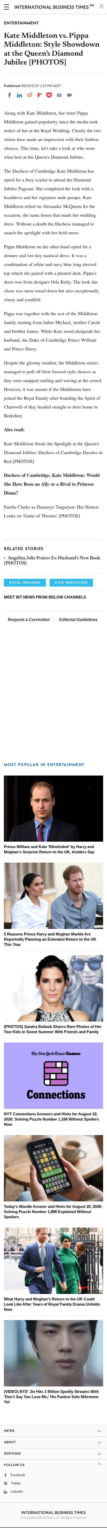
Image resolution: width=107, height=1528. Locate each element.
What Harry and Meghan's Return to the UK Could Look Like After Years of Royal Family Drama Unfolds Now (52, 1304)
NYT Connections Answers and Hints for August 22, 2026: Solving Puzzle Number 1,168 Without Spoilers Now (51, 1119)
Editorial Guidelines (78, 619)
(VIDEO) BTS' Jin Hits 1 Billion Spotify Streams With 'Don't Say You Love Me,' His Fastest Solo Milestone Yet (51, 1396)
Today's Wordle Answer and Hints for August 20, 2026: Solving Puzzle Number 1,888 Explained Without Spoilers (53, 1211)
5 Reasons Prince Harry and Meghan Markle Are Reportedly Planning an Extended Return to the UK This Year (50, 939)
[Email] (59, 95)
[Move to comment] (69, 95)
